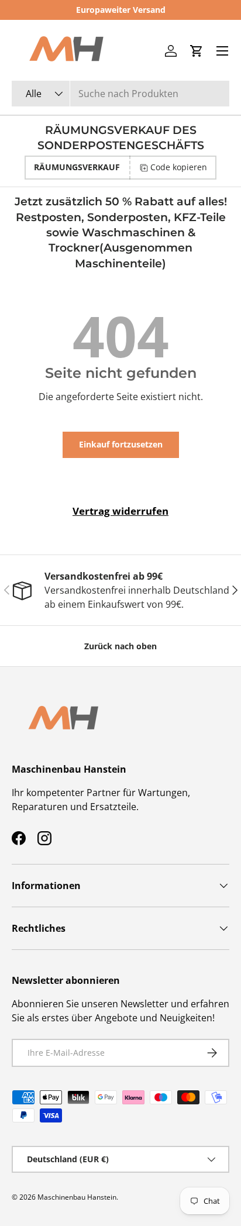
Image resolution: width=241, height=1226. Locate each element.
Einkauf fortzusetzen (121, 444)
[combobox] (120, 93)
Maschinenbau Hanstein (76, 1197)
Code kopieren (178, 167)
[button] (196, 51)
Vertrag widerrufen (120, 511)
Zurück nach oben (120, 646)
